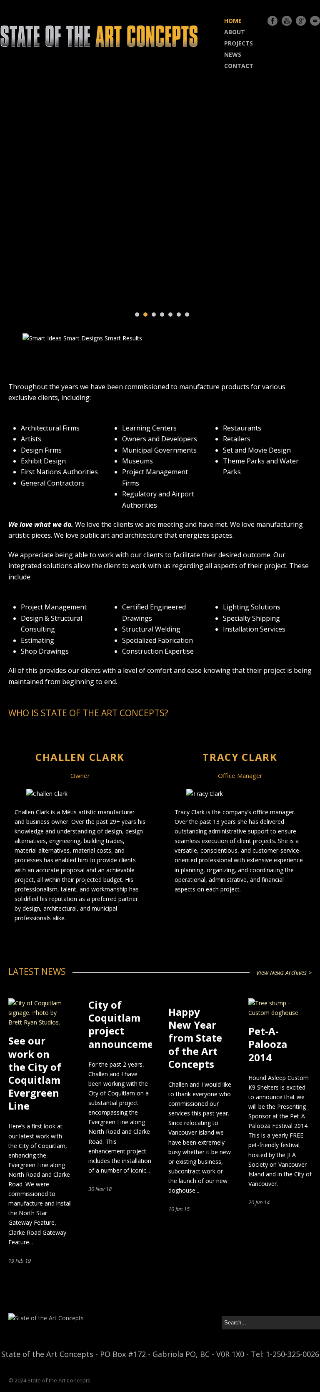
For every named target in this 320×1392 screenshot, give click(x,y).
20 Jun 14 (259, 1202)
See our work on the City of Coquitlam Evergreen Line (34, 1073)
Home (233, 21)
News (232, 54)
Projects (238, 43)
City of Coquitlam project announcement (126, 1024)
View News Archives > (284, 973)
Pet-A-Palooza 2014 (267, 1044)
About (234, 32)
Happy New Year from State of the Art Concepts (195, 1038)
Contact (238, 66)
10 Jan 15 (179, 1209)
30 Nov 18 (100, 1189)
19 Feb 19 (19, 1260)
